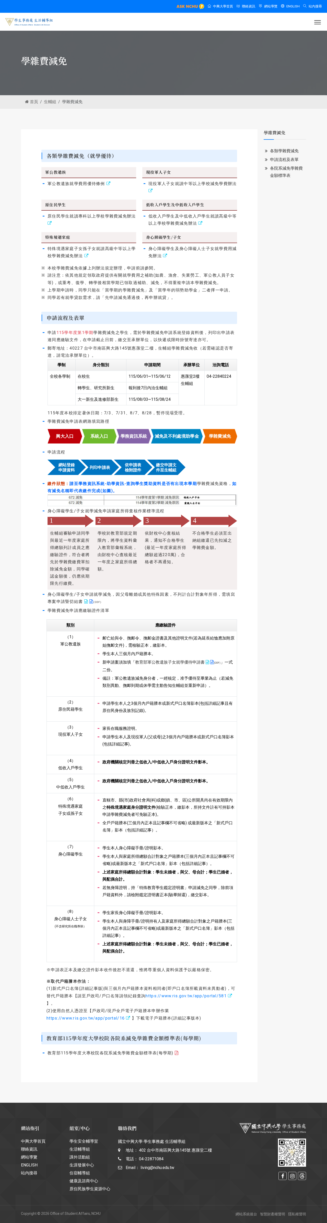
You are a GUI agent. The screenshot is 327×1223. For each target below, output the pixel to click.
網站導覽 (270, 6)
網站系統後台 (246, 1214)
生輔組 (50, 101)
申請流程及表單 (284, 159)
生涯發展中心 (81, 1165)
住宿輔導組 (79, 1173)
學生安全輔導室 (83, 1141)
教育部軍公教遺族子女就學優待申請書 (170, 662)
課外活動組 (79, 1157)
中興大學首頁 (223, 6)
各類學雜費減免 (284, 150)
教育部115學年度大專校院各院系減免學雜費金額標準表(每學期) (110, 1053)
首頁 (33, 101)
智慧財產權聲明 (272, 1214)
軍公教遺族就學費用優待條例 (76, 183)
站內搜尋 (315, 6)
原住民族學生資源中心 (89, 1188)
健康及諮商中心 (83, 1180)
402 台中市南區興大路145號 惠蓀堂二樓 (175, 1150)
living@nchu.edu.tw (157, 1167)
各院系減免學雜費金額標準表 (286, 172)
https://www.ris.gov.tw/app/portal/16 (85, 1018)
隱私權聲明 (297, 1214)
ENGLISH (293, 6)
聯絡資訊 (248, 6)
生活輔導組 (79, 1149)
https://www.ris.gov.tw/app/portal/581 (186, 995)
